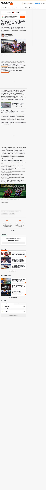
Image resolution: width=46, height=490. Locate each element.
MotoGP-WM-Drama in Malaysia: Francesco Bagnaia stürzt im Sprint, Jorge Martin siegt (7, 224)
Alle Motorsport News (13, 297)
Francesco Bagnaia (5, 71)
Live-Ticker (22, 7)
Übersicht (9, 7)
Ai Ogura (6, 311)
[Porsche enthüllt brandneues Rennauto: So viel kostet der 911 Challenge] (13, 287)
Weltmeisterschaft (7, 90)
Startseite (12, 230)
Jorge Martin (3, 68)
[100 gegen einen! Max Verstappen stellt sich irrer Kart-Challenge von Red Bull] (13, 293)
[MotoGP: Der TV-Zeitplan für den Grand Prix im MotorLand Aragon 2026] (13, 254)
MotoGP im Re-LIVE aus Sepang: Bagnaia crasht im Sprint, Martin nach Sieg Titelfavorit (20, 224)
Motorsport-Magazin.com (7, 3)
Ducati (12, 121)
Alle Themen (12, 213)
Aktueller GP (27, 7)
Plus (37, 3)
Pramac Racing (4, 213)
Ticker (25, 3)
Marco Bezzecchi (8, 308)
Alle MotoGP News (13, 271)
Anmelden (31, 3)
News (14, 7)
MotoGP (4, 7)
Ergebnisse (34, 7)
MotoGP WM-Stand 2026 (13, 315)
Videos (17, 7)
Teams (20, 303)
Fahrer (7, 303)
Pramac (21, 115)
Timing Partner (9, 12)
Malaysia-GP (22, 90)
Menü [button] (44, 3)
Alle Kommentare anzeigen (13, 243)
